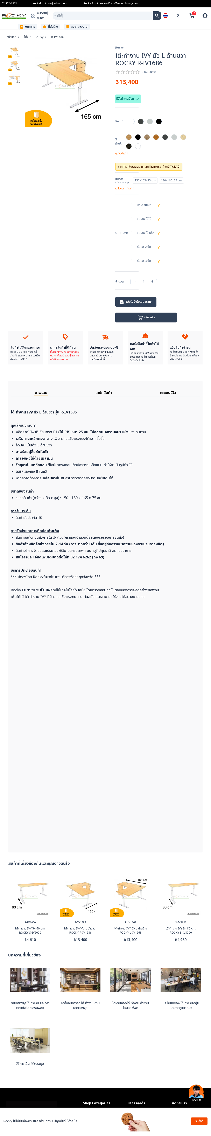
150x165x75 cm (145, 180)
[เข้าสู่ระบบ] (205, 16)
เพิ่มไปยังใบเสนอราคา (139, 302)
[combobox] (103, 16)
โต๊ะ (26, 37)
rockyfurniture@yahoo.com (50, 3)
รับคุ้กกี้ (199, 1121)
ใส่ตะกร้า (149, 317)
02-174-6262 (9, 3)
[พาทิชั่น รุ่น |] (157, 15)
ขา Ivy (39, 37)
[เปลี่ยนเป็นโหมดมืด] (179, 16)
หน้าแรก (11, 37)
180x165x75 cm (171, 180)
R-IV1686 (57, 37)
